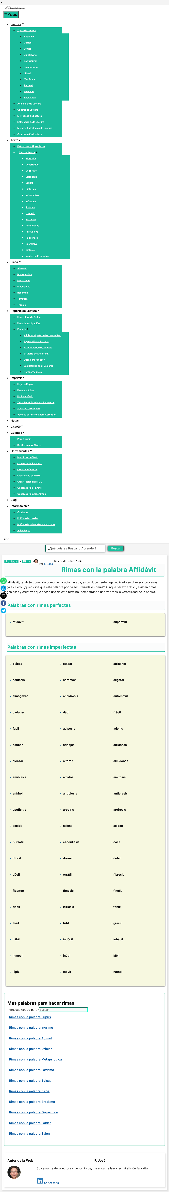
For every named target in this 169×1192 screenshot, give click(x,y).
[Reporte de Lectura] (15, 8)
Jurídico (30, 207)
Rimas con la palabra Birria (29, 1091)
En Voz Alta (30, 54)
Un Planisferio (25, 396)
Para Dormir (24, 439)
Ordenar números (27, 469)
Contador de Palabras (29, 463)
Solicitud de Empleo (28, 408)
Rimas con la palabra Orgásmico (33, 1112)
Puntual (28, 85)
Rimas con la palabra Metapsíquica (35, 1059)
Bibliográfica (24, 274)
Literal (27, 73)
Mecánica (29, 79)
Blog (14, 499)
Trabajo (21, 304)
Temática (22, 298)
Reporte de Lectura (24, 310)
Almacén (22, 268)
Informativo (32, 195)
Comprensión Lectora (29, 134)
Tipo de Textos (27, 152)
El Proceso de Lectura (29, 115)
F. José (48, 563)
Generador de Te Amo (29, 487)
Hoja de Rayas (25, 384)
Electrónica (23, 286)
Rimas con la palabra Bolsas (30, 1081)
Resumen (22, 292)
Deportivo (31, 170)
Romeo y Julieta (33, 371)
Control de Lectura (27, 109)
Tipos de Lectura (26, 30)
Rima (26, 561)
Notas (15, 420)
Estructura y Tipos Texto (31, 146)
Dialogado (31, 176)
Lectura (16, 24)
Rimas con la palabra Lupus (30, 1017)
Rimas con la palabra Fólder (30, 1123)
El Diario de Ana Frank (36, 353)
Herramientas (20, 451)
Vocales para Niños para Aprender (36, 414)
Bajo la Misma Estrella (36, 341)
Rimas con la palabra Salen (29, 1133)
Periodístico (32, 225)
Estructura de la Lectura (30, 121)
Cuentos (16, 432)
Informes (31, 201)
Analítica (29, 36)
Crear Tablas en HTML (29, 481)
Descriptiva (23, 280)
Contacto (22, 512)
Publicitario (32, 237)
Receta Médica (25, 390)
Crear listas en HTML (29, 475)
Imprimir (16, 378)
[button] (7, 539)
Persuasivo (32, 231)
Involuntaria (31, 67)
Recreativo (32, 243)
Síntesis (30, 250)
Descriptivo (32, 164)
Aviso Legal (23, 530)
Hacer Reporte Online (29, 317)
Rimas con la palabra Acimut (30, 1038)
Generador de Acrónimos (31, 493)
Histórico (31, 189)
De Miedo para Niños (29, 445)
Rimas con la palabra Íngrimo (31, 1028)
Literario (30, 213)
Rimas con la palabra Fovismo (31, 1070)
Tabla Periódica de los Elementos (35, 402)
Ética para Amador (34, 359)
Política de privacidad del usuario (36, 524)
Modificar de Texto (27, 457)
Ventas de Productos (37, 256)
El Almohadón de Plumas (38, 347)
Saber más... (52, 1183)
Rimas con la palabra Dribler (30, 1049)
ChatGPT (17, 426)
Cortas (28, 42)
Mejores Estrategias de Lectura (34, 128)
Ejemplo (22, 329)
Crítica (27, 48)
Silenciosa (30, 97)
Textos (15, 140)
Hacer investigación (28, 323)
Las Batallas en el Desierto (38, 365)
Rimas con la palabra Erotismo (32, 1102)
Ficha (14, 262)
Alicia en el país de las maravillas (42, 335)
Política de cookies (27, 518)
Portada (11, 561)
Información (19, 506)
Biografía (31, 158)
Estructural (30, 60)
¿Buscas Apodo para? (24, 1009)
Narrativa (31, 219)
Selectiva (29, 91)
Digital (29, 182)
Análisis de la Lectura (29, 103)
